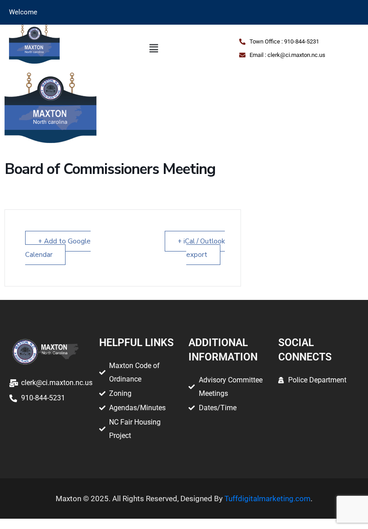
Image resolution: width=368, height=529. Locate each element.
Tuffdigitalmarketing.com (267, 498)
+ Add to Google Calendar (58, 248)
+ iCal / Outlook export (201, 248)
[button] (153, 48)
